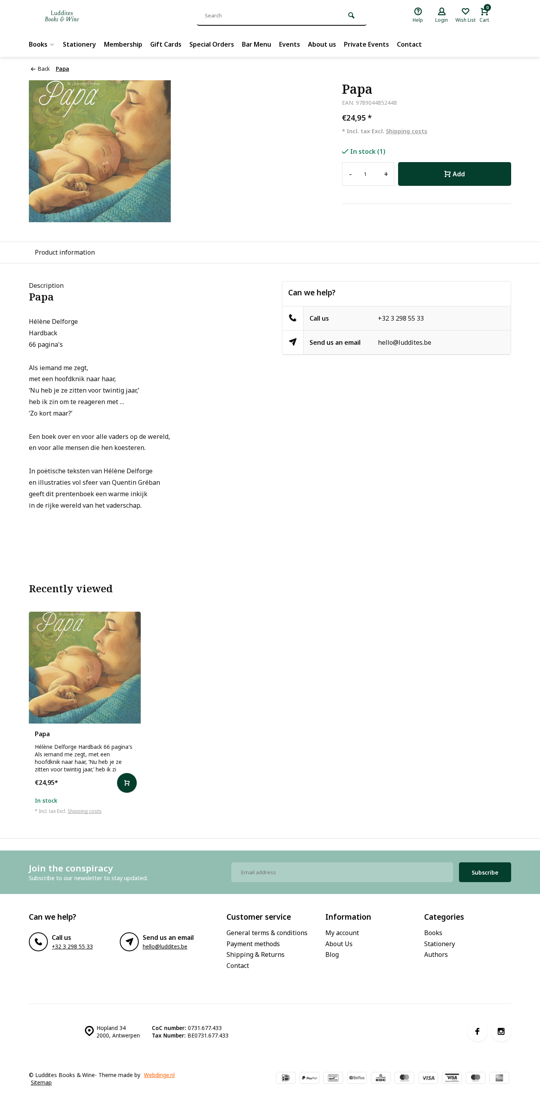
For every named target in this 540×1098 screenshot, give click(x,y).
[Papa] (85, 668)
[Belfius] (357, 1078)
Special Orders (211, 44)
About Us (339, 943)
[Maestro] (475, 1078)
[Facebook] (477, 1031)
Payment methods (253, 943)
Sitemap (41, 1082)
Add (459, 174)
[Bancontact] (333, 1078)
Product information (65, 252)
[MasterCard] (404, 1078)
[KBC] (381, 1078)
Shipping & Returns (256, 954)
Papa (62, 68)
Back (44, 68)
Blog (332, 954)
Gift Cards (165, 44)
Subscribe (485, 872)
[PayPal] (309, 1078)
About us (322, 44)
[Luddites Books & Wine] (88, 16)
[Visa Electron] (452, 1078)
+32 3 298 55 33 (401, 318)
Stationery (79, 44)
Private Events (366, 44)
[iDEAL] (286, 1078)
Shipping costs (406, 131)
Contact (409, 44)
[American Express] (499, 1078)
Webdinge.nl (159, 1075)
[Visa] (428, 1078)
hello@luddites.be (404, 342)
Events (289, 44)
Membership (123, 44)
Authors (436, 954)
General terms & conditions (267, 932)
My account (342, 932)
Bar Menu (256, 44)
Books (38, 44)
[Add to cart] (127, 783)
